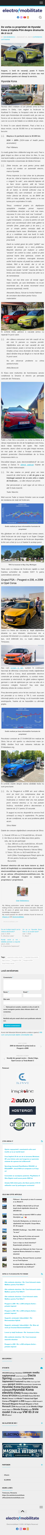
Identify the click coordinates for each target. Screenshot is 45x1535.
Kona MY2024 (9, 1395)
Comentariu (8, 977)
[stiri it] (23, 1124)
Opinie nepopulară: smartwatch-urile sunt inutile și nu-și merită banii (20, 1150)
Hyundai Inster (27, 1384)
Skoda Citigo (37, 1406)
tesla (30, 1409)
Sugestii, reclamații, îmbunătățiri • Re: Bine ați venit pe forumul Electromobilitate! (22, 1326)
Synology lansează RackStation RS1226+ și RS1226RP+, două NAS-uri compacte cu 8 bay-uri (22, 1168)
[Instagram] (21, 17)
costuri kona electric (21, 1376)
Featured (18, 1381)
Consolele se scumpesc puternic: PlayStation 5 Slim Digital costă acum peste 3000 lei (22, 1177)
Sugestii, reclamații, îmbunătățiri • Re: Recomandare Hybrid (19, 1319)
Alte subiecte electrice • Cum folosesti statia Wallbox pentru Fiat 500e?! (21, 1298)
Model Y (20, 1398)
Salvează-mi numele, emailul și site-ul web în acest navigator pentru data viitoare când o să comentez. (21, 1009)
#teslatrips (18, 1373)
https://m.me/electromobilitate (13, 1495)
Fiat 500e (27, 1381)
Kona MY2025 (23, 1396)
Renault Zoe (9, 1406)
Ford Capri (34, 1381)
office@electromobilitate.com (13, 1498)
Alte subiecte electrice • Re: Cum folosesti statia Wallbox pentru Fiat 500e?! (23, 1283)
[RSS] (28, 17)
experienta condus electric (15, 957)
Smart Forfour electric (8, 963)
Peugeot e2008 (28, 960)
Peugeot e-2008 (30, 1401)
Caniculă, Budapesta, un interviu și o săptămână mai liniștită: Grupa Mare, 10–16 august (27, 1223)
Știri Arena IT (7, 1141)
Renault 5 (39, 1401)
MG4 (38, 1396)
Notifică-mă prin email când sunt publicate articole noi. (22, 1020)
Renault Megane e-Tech (28, 1404)
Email (25, 992)
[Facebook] (18, 17)
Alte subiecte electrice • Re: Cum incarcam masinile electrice (20, 1338)
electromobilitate (18, 917)
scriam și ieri (17, 668)
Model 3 (5, 1398)
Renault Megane (10, 1404)
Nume (6, 992)
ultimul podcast (27, 465)
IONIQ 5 (18, 1393)
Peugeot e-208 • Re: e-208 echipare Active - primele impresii (21, 1305)
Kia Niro (33, 1393)
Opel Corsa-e (6, 960)
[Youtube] (24, 17)
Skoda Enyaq (20, 1409)
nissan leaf (28, 1398)
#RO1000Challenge (8, 1373)
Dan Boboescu (9, 37)
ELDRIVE (7, 1480)
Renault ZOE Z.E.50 (23, 1406)
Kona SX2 (32, 1396)
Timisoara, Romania (9, 1493)
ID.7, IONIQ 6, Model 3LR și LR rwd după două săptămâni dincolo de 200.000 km (26, 1208)
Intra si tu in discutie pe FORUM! (15, 1274)
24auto (6, 1475)
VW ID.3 (28, 1412)
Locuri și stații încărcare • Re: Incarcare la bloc (22, 1332)
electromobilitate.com (10, 921)
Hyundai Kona (11, 1386)
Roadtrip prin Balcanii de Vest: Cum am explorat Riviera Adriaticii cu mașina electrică (27, 1251)
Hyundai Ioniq (36, 1384)
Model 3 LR (13, 1398)
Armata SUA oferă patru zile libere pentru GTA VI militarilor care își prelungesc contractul (22, 1184)
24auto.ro (5, 917)
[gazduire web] (22, 1110)
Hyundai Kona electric (31, 957)
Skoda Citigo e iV (7, 1409)
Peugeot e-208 (16, 960)
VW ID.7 (9, 1415)
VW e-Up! (17, 1412)
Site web (6, 999)
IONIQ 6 (26, 1393)
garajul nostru (15, 1384)
